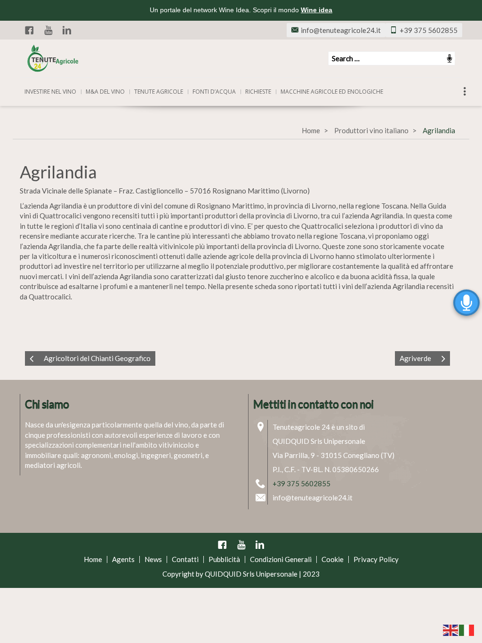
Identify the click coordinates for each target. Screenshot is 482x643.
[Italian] (467, 629)
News (153, 559)
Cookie (332, 559)
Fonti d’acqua (214, 92)
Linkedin (67, 30)
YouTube (48, 30)
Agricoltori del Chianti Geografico (97, 358)
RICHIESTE (258, 92)
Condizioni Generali (281, 559)
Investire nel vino (50, 92)
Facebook (29, 30)
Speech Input (449, 58)
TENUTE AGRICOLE (158, 92)
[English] (451, 629)
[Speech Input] (391, 58)
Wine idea (316, 10)
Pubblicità (224, 559)
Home (311, 130)
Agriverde (415, 358)
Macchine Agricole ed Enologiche (332, 92)
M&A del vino (105, 92)
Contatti (185, 559)
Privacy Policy (376, 559)
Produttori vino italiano (371, 130)
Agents (123, 559)
